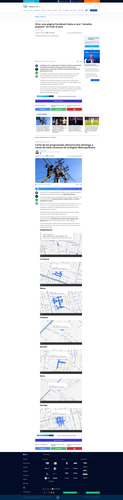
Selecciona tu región (29, 1)
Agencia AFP (39, 29)
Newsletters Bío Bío (63, 1)
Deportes (49, 10)
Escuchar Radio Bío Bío (92, 1)
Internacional (37, 10)
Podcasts (25, 10)
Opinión (60, 10)
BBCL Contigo (73, 10)
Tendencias (54, 10)
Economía (43, 10)
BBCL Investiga (66, 10)
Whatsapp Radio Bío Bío (93, 492)
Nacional (30, 10)
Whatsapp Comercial (71, 492)
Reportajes (25, 483)
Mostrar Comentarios (58, 101)
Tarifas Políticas (26, 491)
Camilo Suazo (43, 150)
